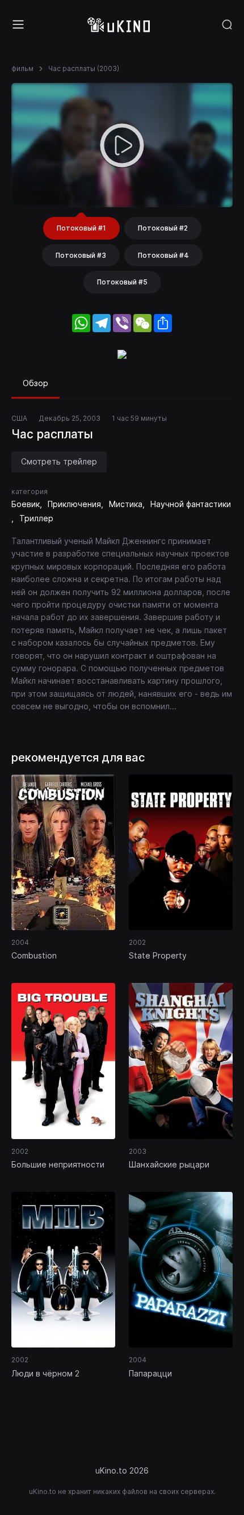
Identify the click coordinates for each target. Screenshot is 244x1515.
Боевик (25, 504)
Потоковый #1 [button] (81, 228)
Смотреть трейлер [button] (59, 461)
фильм (22, 68)
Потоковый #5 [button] (122, 282)
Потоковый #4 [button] (163, 255)
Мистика (125, 504)
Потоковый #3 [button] (81, 255)
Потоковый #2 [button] (163, 228)
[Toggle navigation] (18, 24)
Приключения (74, 504)
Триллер (36, 518)
